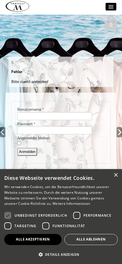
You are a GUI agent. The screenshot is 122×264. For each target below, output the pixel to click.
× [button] (115, 175)
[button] (61, 254)
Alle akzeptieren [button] (33, 239)
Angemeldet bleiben (33, 138)
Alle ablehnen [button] (91, 239)
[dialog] (61, 216)
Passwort (26, 124)
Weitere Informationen (71, 203)
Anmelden (27, 152)
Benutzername (30, 109)
